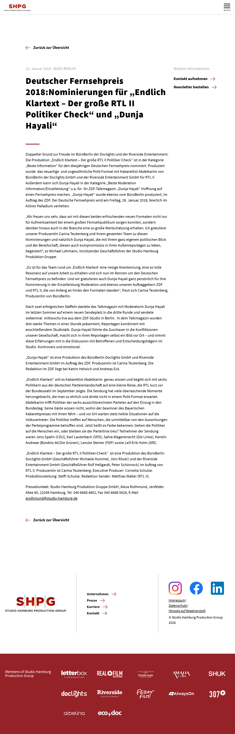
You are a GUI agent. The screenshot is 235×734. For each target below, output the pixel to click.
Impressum (177, 600)
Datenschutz (178, 605)
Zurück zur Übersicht (51, 47)
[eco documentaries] (110, 713)
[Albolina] (74, 713)
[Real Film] (110, 674)
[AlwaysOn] (181, 694)
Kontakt (93, 613)
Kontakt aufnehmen (191, 78)
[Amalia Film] (181, 674)
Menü (227, 10)
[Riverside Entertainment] (110, 694)
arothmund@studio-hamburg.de (52, 498)
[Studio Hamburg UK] (217, 674)
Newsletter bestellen (191, 86)
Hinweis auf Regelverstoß (187, 610)
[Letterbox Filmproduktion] (74, 674)
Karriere (93, 606)
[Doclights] (74, 694)
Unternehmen (98, 594)
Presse (92, 600)
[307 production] (217, 694)
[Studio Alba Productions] (145, 674)
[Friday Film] (145, 694)
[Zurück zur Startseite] (17, 7)
